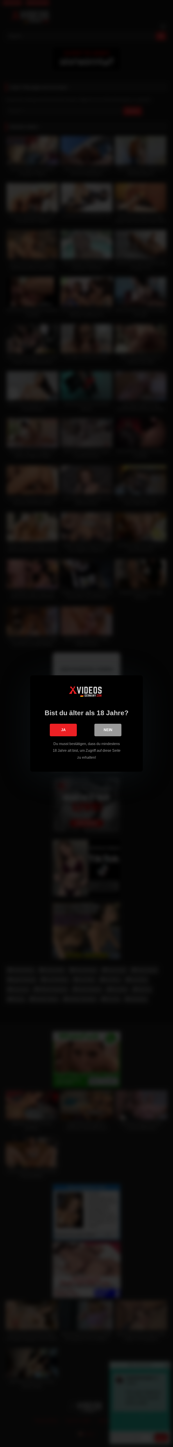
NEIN (108, 730)
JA (63, 730)
